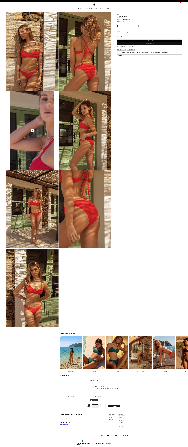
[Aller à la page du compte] (184, 9)
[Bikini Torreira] (94, 352)
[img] (70, 383)
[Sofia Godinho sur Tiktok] (66, 422)
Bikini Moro (163, 370)
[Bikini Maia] (140, 352)
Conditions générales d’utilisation (120, 423)
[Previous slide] (66, 392)
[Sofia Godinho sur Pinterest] (65, 422)
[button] (120, 21)
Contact (119, 432)
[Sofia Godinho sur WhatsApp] (68, 422)
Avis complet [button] (71, 396)
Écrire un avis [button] (114, 406)
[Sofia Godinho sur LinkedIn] (63, 422)
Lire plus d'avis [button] (94, 400)
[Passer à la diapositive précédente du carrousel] (125, 333)
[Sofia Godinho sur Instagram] (61, 422)
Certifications (121, 420)
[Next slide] (122, 392)
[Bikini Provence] (117, 352)
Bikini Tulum (71, 370)
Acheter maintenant (150, 43)
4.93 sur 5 (77, 405)
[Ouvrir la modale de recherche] (1, 9)
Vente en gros (111, 419)
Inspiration (110, 417)
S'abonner (85, 418)
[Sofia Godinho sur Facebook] (60, 422)
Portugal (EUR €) (183, 2)
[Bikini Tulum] (71, 352)
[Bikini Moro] (164, 352)
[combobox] (87, 441)
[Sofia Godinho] (94, 5)
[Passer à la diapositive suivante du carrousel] (127, 333)
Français (177, 2)
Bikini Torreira (94, 370)
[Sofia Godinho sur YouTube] (69, 422)
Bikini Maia (140, 370)
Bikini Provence (117, 370)
